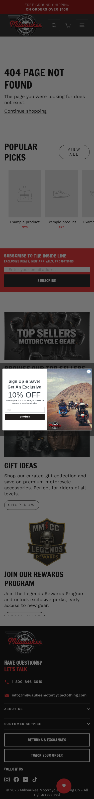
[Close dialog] (89, 371)
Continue (25, 417)
